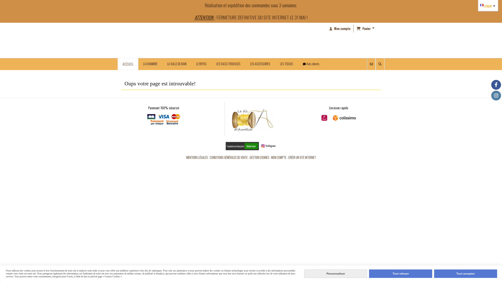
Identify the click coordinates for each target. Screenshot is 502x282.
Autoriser (251, 146)
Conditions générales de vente (229, 157)
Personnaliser (335, 273)
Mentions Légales (197, 157)
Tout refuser (401, 273)
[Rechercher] (380, 64)
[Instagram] (496, 95)
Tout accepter (465, 273)
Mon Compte (278, 157)
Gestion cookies (259, 157)
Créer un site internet (302, 157)
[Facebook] (496, 85)
